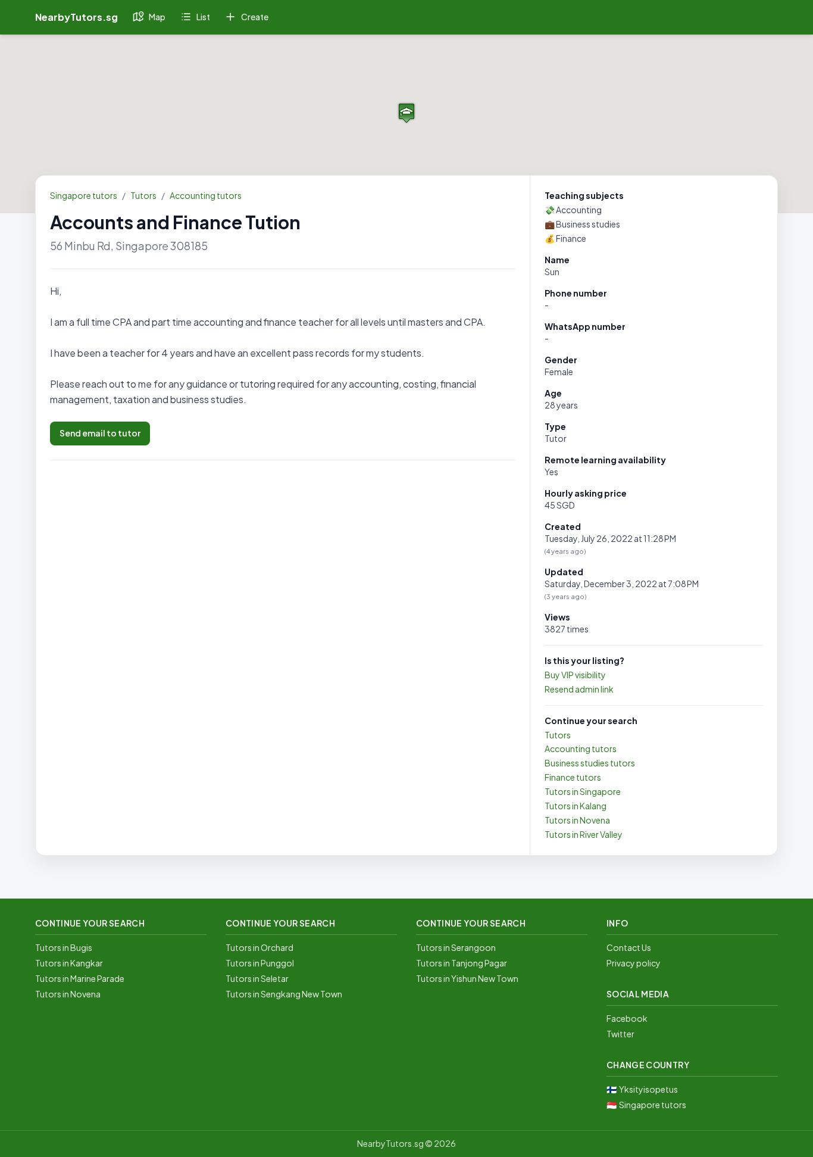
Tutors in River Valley (584, 834)
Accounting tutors (206, 195)
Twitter (620, 1033)
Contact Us (628, 947)
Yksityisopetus (648, 1089)
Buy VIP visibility (575, 674)
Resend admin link (579, 689)
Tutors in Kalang (575, 805)
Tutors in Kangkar (69, 963)
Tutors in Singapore (583, 791)
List (203, 16)
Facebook (627, 1018)
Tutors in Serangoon (456, 947)
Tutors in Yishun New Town (467, 978)
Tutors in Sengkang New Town (284, 993)
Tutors (143, 195)
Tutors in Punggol (260, 963)
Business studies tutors (590, 762)
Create (254, 16)
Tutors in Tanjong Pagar (461, 963)
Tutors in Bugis (63, 947)
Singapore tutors (83, 195)
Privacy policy (633, 963)
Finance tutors (573, 777)
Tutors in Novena (577, 820)
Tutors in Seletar (257, 978)
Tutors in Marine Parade (79, 978)
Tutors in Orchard (259, 947)
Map (157, 16)
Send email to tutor (100, 433)
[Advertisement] (282, 558)
